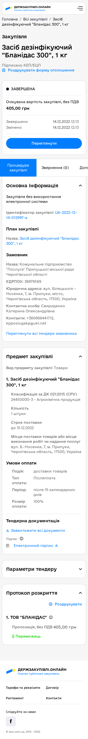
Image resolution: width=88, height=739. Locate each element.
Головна (10, 19)
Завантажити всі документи (38, 530)
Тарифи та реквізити (23, 687)
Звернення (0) (55, 168)
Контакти (53, 698)
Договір (52, 687)
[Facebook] (11, 721)
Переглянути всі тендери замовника (41, 333)
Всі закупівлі (35, 19)
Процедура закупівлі (18, 167)
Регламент (15, 698)
